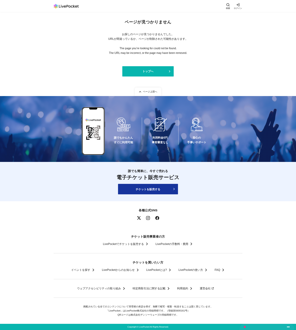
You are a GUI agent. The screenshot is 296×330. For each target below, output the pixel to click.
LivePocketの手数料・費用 (172, 244)
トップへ (148, 71)
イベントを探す (80, 269)
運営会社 (205, 288)
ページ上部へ (150, 91)
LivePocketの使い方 (190, 269)
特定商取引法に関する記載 (149, 288)
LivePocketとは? (156, 269)
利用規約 (182, 288)
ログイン (238, 8)
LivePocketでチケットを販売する (123, 244)
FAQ (217, 269)
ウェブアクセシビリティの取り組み (99, 288)
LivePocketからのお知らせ (118, 269)
